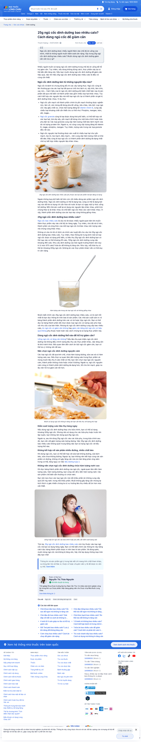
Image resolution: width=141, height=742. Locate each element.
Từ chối (125, 736)
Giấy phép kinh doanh (12, 663)
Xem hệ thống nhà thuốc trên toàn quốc (33, 644)
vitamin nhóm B (86, 108)
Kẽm (36, 14)
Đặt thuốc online (36, 673)
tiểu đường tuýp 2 (72, 462)
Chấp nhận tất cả (124, 730)
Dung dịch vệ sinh (97, 14)
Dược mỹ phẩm (36, 659)
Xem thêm (50, 566)
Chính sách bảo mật (11, 684)
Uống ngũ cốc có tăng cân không (52, 339)
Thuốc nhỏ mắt (63, 14)
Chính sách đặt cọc (11, 670)
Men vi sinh (85, 14)
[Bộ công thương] (89, 688)
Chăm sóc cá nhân (37, 666)
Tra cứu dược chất (64, 663)
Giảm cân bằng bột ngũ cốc (62, 599)
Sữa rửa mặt (74, 14)
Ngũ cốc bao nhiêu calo (48, 221)
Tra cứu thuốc (63, 659)
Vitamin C (109, 14)
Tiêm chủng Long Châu (39, 677)
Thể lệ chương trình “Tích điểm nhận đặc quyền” (13, 713)
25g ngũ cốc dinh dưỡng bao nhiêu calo (61, 544)
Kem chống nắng (50, 14)
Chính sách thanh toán (12, 687)
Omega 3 (30, 14)
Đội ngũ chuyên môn (65, 677)
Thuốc (33, 663)
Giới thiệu (7, 655)
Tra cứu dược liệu (64, 666)
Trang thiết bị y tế (37, 670)
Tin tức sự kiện (63, 684)
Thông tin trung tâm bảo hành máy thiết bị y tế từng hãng (14, 707)
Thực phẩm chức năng (39, 655)
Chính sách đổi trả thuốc (12, 677)
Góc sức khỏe (19, 25)
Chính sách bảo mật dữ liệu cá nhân (15, 695)
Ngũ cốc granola (47, 116)
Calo (75, 599)
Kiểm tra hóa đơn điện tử (12, 691)
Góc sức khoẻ (63, 655)
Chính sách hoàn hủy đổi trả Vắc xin (14, 701)
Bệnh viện (61, 673)
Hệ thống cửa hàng (11, 659)
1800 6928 (133, 2)
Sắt (41, 14)
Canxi (23, 14)
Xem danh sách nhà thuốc (124, 645)
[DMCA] (95, 693)
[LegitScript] (95, 698)
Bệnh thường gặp (64, 670)
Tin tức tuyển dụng (64, 680)
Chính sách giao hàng (11, 680)
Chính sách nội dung (11, 673)
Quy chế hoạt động (11, 666)
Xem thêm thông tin (46, 593)
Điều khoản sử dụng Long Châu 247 (13, 718)
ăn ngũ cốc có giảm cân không (55, 328)
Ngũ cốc (48, 599)
